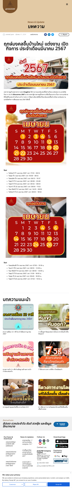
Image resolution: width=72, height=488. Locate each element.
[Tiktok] (47, 440)
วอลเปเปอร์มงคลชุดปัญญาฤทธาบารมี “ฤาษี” (11, 454)
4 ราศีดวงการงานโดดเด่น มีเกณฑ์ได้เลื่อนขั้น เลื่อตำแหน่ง (53, 408)
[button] (45, 34)
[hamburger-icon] (67, 4)
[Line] (44, 443)
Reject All (35, 484)
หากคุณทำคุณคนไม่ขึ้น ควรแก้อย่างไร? (16, 407)
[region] (36, 480)
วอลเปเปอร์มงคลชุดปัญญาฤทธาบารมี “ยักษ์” (11, 464)
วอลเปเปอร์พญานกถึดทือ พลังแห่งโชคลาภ (10, 444)
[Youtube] (40, 443)
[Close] (70, 472)
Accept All (58, 484)
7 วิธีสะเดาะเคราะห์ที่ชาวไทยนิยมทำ (50, 369)
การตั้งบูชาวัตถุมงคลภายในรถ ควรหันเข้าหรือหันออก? (53, 333)
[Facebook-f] (40, 440)
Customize (12, 484)
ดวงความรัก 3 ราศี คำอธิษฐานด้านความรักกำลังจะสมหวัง (17, 370)
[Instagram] (44, 440)
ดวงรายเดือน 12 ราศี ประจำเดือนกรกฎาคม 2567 (17, 333)
